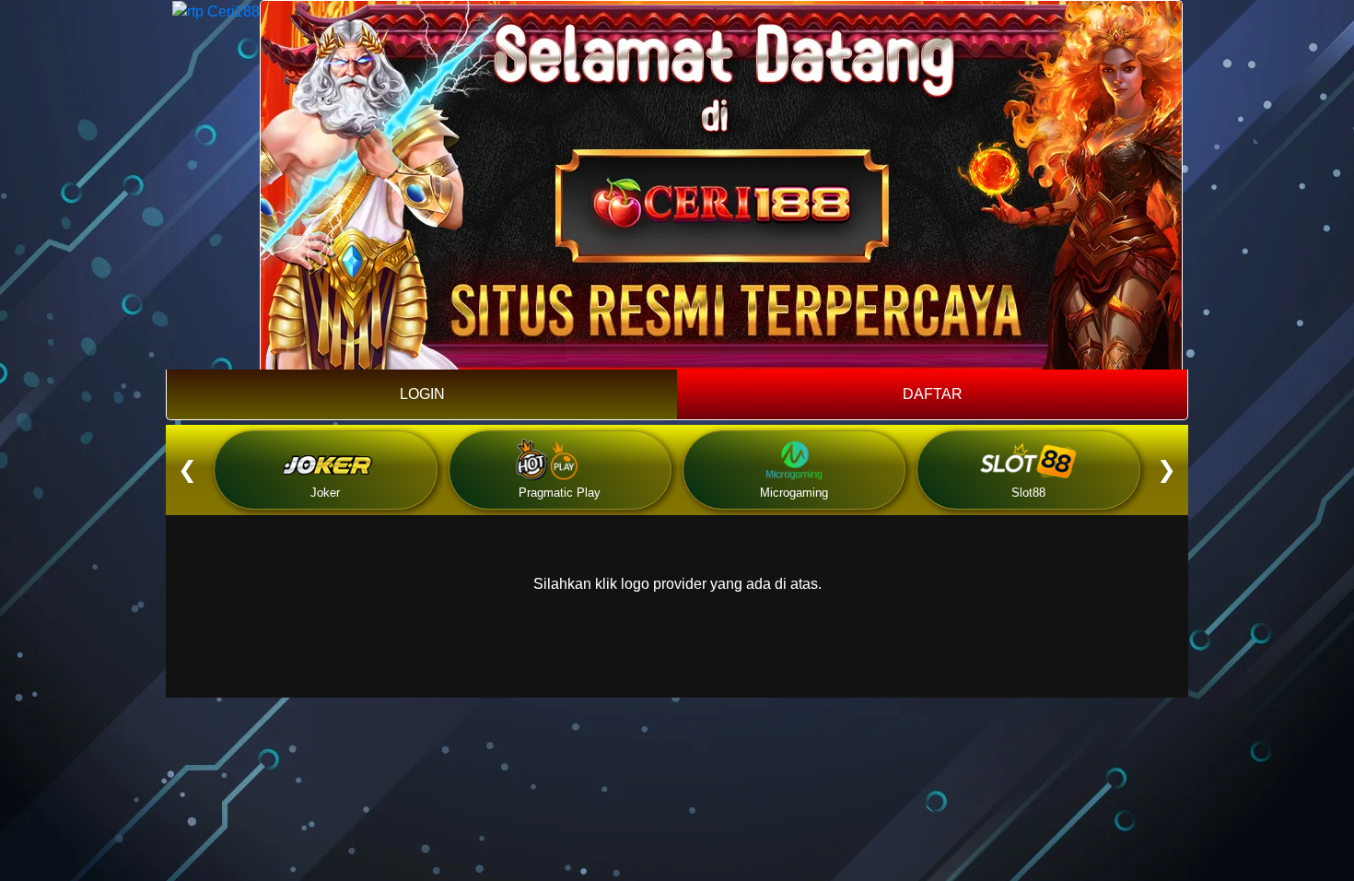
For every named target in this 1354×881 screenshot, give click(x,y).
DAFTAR (933, 394)
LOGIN (422, 394)
